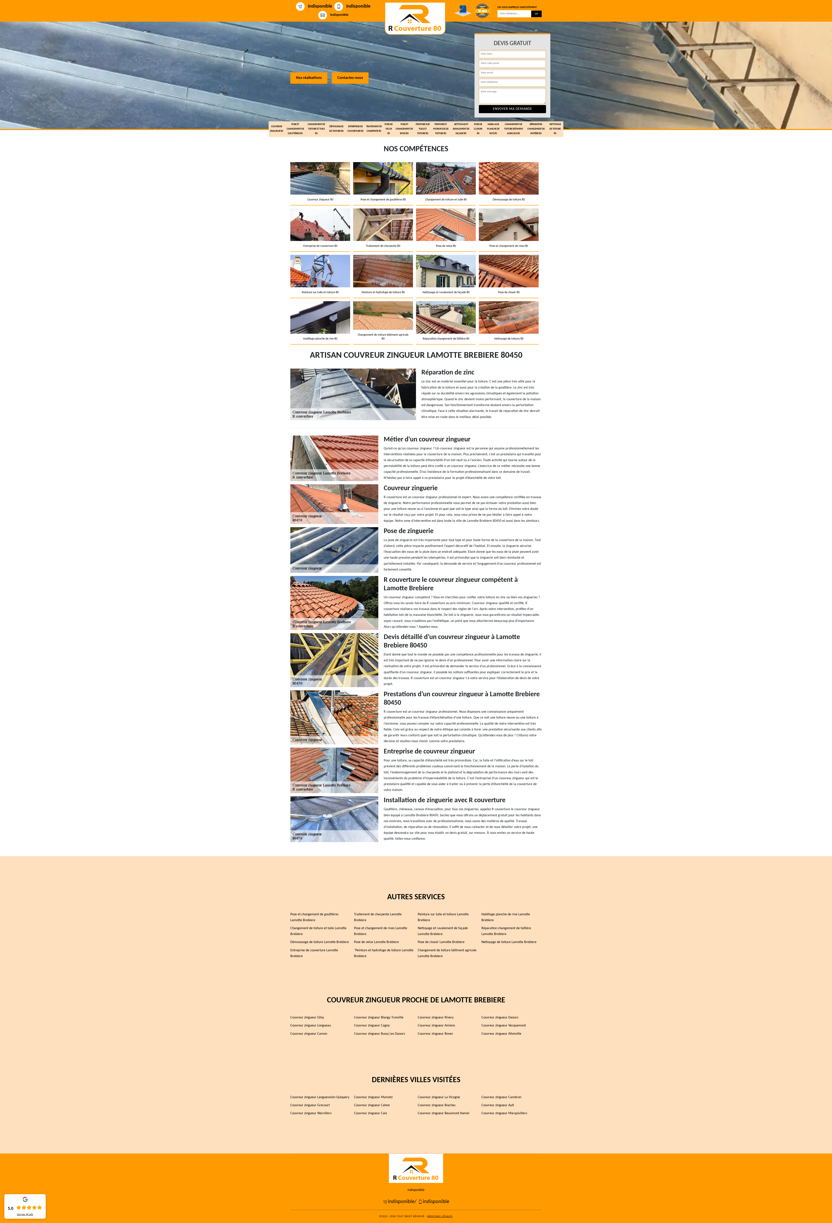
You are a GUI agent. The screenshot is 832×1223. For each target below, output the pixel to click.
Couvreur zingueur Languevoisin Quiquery (319, 1097)
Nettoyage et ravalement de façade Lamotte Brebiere (443, 931)
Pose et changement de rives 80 (404, 129)
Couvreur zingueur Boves (435, 1034)
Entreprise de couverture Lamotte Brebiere (314, 953)
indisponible (320, 6)
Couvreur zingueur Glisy (307, 1017)
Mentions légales (440, 1216)
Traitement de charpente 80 (374, 128)
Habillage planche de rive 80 (493, 129)
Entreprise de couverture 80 (355, 128)
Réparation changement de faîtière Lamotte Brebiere (506, 931)
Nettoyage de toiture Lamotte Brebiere (508, 942)
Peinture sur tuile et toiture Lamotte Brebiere (443, 917)
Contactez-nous (350, 78)
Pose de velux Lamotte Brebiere (376, 942)
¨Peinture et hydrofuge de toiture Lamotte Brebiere (383, 953)
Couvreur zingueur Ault (497, 1105)
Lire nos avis (25, 1214)
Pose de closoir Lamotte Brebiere (441, 942)
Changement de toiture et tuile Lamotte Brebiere (318, 931)
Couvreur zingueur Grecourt (310, 1105)
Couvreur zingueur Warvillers (311, 1113)
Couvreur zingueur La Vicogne (439, 1097)
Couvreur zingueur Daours (499, 1017)
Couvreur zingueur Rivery (435, 1017)
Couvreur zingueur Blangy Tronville (378, 1017)
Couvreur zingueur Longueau (310, 1025)
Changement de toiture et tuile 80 (316, 129)
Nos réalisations (309, 78)
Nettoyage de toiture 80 (555, 129)
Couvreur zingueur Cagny (372, 1025)
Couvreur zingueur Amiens (436, 1025)
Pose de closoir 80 (478, 129)
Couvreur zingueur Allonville (501, 1034)
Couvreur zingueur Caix (370, 1113)
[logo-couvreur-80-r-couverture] (415, 18)
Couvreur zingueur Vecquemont (503, 1025)
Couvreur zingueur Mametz (373, 1097)
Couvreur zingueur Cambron (501, 1097)
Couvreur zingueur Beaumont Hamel (443, 1113)
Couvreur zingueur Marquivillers (504, 1113)
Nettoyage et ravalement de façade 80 (461, 129)
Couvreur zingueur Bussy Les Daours (379, 1034)
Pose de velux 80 (389, 129)
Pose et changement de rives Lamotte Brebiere (380, 931)
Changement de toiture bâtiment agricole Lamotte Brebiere (447, 953)
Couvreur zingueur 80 (276, 128)
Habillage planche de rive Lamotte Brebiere (505, 917)
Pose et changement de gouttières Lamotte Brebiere (314, 917)
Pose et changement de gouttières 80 (295, 129)
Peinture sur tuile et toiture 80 (423, 129)
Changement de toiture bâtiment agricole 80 (513, 129)
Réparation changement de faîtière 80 (536, 129)
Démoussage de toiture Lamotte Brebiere (319, 942)
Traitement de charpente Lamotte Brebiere (378, 917)
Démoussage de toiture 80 (336, 128)
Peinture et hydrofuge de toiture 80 (440, 129)
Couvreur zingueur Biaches (436, 1105)
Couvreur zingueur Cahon (372, 1105)
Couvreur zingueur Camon (308, 1034)
